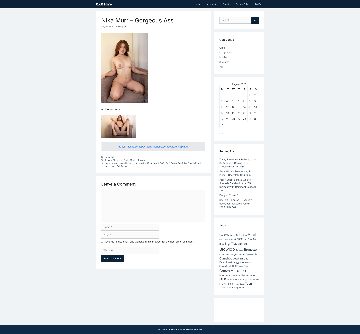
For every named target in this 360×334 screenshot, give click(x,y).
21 (244, 113)
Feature (240, 266)
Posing (141, 160)
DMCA (258, 4)
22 (250, 113)
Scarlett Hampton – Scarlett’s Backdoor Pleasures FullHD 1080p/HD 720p (235, 204)
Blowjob (227, 249)
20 (239, 113)
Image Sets (109, 157)
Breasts (108, 160)
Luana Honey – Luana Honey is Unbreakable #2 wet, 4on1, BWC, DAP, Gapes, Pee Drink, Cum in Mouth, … (154, 163)
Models (133, 160)
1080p (226, 235)
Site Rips (224, 62)
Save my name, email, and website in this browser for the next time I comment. (149, 241)
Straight (236, 284)
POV (257, 280)
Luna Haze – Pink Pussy (115, 166)
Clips (222, 47)
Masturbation (248, 275)
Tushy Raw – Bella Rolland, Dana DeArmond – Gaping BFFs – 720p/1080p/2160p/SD (237, 163)
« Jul (222, 133)
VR (221, 66)
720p (221, 235)
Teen (248, 283)
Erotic (126, 160)
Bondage (239, 250)
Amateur (243, 235)
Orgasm (246, 280)
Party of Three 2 (228, 195)
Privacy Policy (243, 4)
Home (198, 4)
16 (255, 107)
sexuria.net (211, 4)
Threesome (225, 287)
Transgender (238, 287)
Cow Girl (241, 254)
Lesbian (236, 275)
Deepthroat (225, 262)
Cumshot (225, 258)
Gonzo (224, 271)
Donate (226, 4)
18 (227, 113)
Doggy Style (239, 262)
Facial (233, 265)
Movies (223, 57)
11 (227, 107)
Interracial (225, 275)
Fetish (246, 266)
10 (222, 107)
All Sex (234, 234)
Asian (221, 239)
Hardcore (239, 270)
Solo (230, 283)
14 (244, 107)
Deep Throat (240, 258)
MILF (222, 279)
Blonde (242, 243)
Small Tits (223, 284)
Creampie (251, 254)
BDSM (240, 239)
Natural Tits (233, 279)
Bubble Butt (224, 254)
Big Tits (230, 243)
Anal (252, 234)
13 (239, 107)
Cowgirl (233, 254)
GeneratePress (194, 329)
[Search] (255, 20)
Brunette (250, 249)
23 (255, 113)
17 (222, 113)
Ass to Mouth (230, 239)
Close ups (117, 160)
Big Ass (248, 239)
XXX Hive (104, 4)
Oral (241, 280)
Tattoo (242, 284)
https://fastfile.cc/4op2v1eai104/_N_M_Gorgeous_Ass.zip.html (153, 146)
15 (250, 107)
